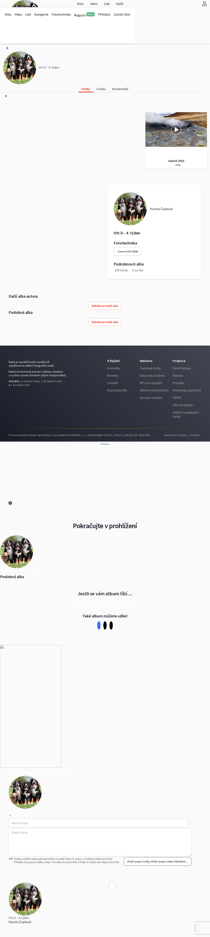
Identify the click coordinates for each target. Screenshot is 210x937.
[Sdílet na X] (105, 625)
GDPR (177, 398)
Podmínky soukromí (187, 390)
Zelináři (112, 383)
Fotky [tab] (86, 89)
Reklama (146, 361)
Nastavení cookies (175, 435)
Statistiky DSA (117, 390)
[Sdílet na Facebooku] (99, 625)
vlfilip (178, 164)
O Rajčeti (113, 361)
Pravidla (178, 383)
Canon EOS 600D (128, 251)
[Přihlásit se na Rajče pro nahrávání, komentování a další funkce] (204, 3)
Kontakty (113, 368)
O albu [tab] (101, 89)
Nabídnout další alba (105, 306)
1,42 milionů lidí (20, 385)
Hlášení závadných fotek (186, 414)
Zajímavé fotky (150, 368)
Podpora (179, 361)
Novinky (112, 375)
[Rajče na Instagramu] (11, 393)
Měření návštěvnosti (154, 390)
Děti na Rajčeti (183, 405)
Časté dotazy (182, 368)
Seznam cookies (151, 398)
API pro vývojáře (151, 383)
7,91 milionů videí (51, 381)
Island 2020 (176, 161)
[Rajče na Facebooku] (10, 393)
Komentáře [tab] (120, 89)
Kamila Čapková (20, 922)
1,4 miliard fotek (30, 381)
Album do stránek (152, 375)
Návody (178, 375)
